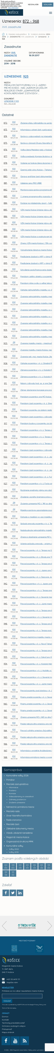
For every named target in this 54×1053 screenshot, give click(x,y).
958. (5, 690)
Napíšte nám (12, 982)
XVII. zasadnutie (22, 37)
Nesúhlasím (33, 5)
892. (5, 256)
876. (5, 149)
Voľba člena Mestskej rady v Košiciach (37, 150)
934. (5, 530)
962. (5, 717)
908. (6, 363)
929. (5, 497)
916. (5, 417)
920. (6, 443)
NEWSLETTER (8, 987)
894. (5, 270)
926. (5, 477)
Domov (5, 1016)
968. (5, 757)
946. (5, 610)
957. (5, 684)
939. (5, 563)
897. (5, 290)
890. (6, 243)
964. (5, 730)
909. (5, 370)
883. (5, 196)
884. (5, 203)
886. (5, 216)
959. (5, 697)
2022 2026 (5, 866)
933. (5, 523)
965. (5, 737)
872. (5, 123)
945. (5, 603)
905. (6, 343)
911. (5, 383)
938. (5, 557)
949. (5, 630)
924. (5, 470)
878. (5, 163)
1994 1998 (6, 873)
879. (5, 169)
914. (5, 403)
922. (5, 457)
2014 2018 (20, 866)
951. (5, 643)
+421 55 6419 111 (13, 979)
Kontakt (5, 1020)
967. (5, 750)
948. (5, 623)
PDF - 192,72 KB (10, 104)
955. (5, 670)
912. (5, 390)
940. (5, 570)
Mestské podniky (27, 940)
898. (5, 296)
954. (5, 663)
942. (5, 583)
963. (5, 724)
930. (5, 503)
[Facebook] (5, 893)
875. (5, 143)
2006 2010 (34, 866)
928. (5, 490)
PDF (14, 122)
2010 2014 (27, 866)
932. (5, 517)
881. (5, 183)
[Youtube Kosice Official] (15, 1040)
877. (5, 156)
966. (5, 744)
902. (6, 323)
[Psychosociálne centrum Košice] (14, 950)
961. (5, 710)
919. (5, 437)
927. (5, 483)
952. (5, 650)
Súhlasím (48, 5)
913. (5, 396)
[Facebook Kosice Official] (6, 1040)
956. (5, 677)
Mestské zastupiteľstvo (17, 784)
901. (5, 316)
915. (5, 410)
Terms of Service (7, 1008)
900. (5, 310)
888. (5, 230)
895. (5, 276)
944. (5, 597)
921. (5, 450)
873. (5, 129)
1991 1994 (13, 873)
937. (5, 550)
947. (5, 617)
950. (6, 637)
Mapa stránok (8, 1032)
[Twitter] (13, 893)
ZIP (14, 342)
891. (5, 250)
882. (5, 189)
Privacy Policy (38, 1004)
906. (5, 350)
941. (5, 577)
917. (5, 423)
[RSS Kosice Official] (24, 1040)
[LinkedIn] (20, 893)
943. (5, 590)
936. (5, 543)
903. (5, 330)
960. (5, 704)
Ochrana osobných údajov (13, 1026)
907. (5, 356)
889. (5, 236)
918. (5, 430)
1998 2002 (48, 866)
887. (5, 223)
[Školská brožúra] (27, 926)
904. (5, 336)
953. (5, 657)
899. (5, 303)
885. (5, 209)
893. (5, 263)
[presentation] (4, 926)
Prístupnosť (7, 1029)
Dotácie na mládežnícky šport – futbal (36, 203)
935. (5, 537)
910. (5, 376)
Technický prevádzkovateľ (13, 1023)
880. (6, 176)
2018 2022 (12, 866)
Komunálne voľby (14, 846)
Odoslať (7, 1001)
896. (5, 283)
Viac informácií (13, 8)
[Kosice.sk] (11, 12)
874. (5, 136)
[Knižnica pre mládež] (39, 950)
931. (5, 510)
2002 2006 (41, 866)
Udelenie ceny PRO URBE (31, 183)
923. (5, 463)
